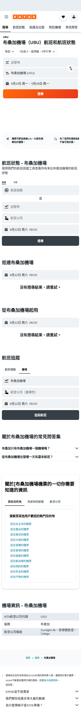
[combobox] (44, 206)
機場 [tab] (24, 369)
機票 (28, 657)
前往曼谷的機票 (19, 529)
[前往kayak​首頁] (24, 17)
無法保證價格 (50, 680)
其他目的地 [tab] (14, 501)
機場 (37, 657)
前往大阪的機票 (19, 539)
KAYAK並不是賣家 (17, 692)
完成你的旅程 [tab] (36, 501)
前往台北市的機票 (20, 524)
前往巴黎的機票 (19, 577)
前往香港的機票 (19, 550)
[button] (6, 17)
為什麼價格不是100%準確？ (24, 705)
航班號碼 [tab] (10, 369)
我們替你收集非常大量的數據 (25, 698)
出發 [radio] (16, 182)
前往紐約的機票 (19, 566)
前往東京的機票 (19, 534)
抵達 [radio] (4, 182)
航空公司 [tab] (55, 501)
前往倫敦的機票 (19, 555)
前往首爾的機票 (19, 545)
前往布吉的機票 (19, 571)
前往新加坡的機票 (20, 561)
